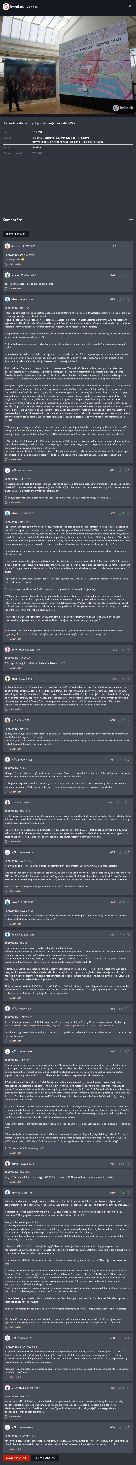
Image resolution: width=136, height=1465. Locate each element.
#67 (27, 728)
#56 (27, 1172)
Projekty (37, 137)
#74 (31, 254)
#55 (34, 1435)
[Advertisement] (68, 187)
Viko (14, 299)
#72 (27, 308)
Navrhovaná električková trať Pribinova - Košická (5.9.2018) (68, 141)
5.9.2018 (37, 132)
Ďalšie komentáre (16, 1458)
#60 (30, 1017)
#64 (112, 902)
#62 (27, 521)
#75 (115, 246)
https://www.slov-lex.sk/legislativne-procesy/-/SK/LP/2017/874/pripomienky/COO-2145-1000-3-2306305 (59, 1025)
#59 (28, 1060)
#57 (34, 1346)
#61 (27, 943)
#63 (30, 860)
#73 (112, 299)
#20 (38, 1204)
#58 (112, 1338)
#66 (25, 768)
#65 (27, 811)
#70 (115, 649)
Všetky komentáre (45, 1458)
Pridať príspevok (15, 234)
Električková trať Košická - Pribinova (67, 137)
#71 (28, 479)
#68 (112, 720)
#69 (29, 658)
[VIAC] (131, 220)
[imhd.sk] (13, 6)
